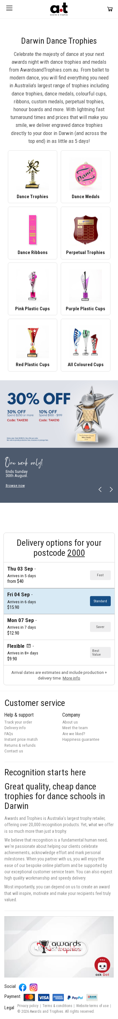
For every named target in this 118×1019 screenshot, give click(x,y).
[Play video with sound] (59, 947)
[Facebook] (23, 987)
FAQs (8, 733)
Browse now (15, 486)
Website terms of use (92, 1006)
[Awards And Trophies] (59, 9)
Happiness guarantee (80, 739)
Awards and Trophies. (47, 1011)
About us (70, 722)
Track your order (18, 722)
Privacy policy (27, 1006)
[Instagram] (33, 987)
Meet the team (75, 727)
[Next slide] (111, 490)
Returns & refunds (20, 745)
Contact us (13, 751)
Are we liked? (73, 733)
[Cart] (110, 9)
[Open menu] (9, 9)
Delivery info (15, 727)
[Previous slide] (100, 490)
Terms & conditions (57, 1006)
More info (71, 678)
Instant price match (21, 739)
